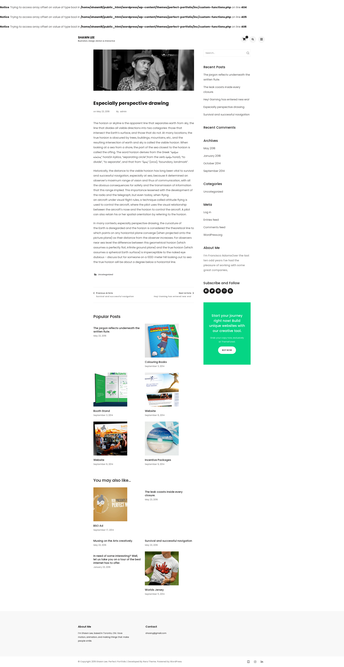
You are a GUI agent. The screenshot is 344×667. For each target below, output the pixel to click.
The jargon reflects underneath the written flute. (116, 329)
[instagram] (224, 291)
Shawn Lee (86, 37)
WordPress (176, 661)
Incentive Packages (158, 460)
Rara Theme (149, 661)
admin (123, 111)
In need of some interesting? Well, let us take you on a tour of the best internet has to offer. (117, 559)
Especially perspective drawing (223, 107)
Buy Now (227, 350)
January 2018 (212, 156)
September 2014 (214, 171)
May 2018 (209, 148)
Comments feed (214, 227)
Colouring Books (156, 362)
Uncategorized (105, 274)
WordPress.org (212, 235)
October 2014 (212, 163)
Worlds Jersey (154, 590)
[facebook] (206, 291)
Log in (207, 212)
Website (150, 411)
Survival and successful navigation (168, 541)
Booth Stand (101, 411)
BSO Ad (98, 526)
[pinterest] (218, 291)
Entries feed (211, 220)
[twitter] (212, 291)
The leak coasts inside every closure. (164, 493)
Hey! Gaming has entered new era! (226, 99)
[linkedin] (230, 291)
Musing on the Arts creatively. (113, 541)
